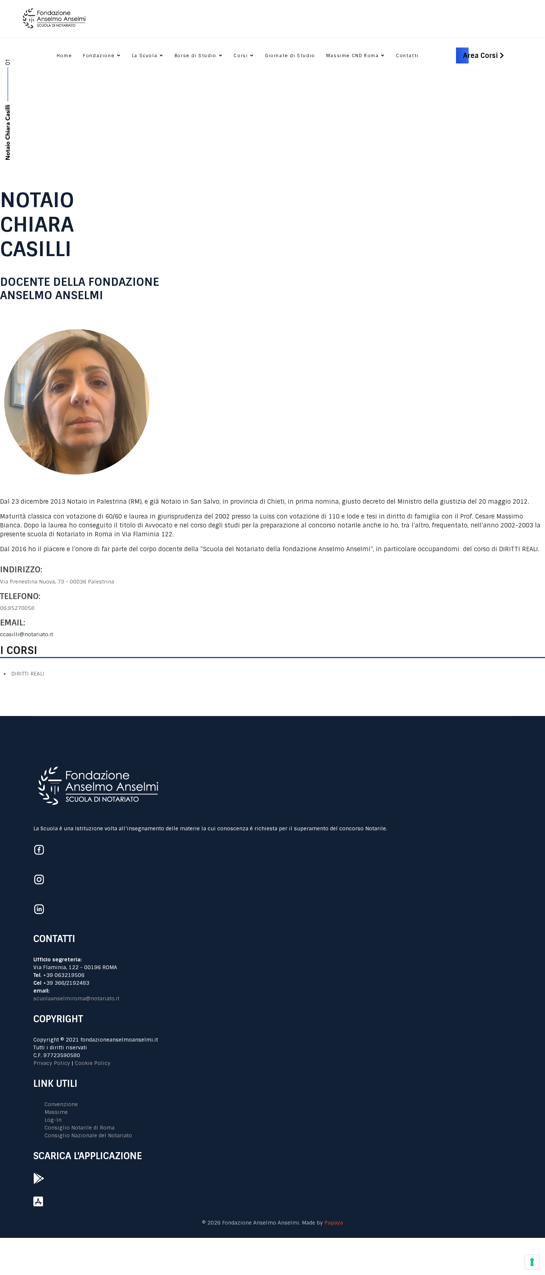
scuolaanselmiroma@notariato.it (76, 998)
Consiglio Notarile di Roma (79, 1127)
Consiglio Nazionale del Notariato (88, 1135)
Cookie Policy (92, 1063)
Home (64, 56)
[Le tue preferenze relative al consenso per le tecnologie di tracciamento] (532, 1262)
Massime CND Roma (352, 56)
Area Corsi (481, 55)
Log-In (53, 1120)
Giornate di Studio (290, 56)
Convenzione (61, 1104)
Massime (56, 1112)
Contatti (407, 56)
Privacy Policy (51, 1063)
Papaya (333, 1222)
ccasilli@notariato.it (26, 634)
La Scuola (144, 56)
